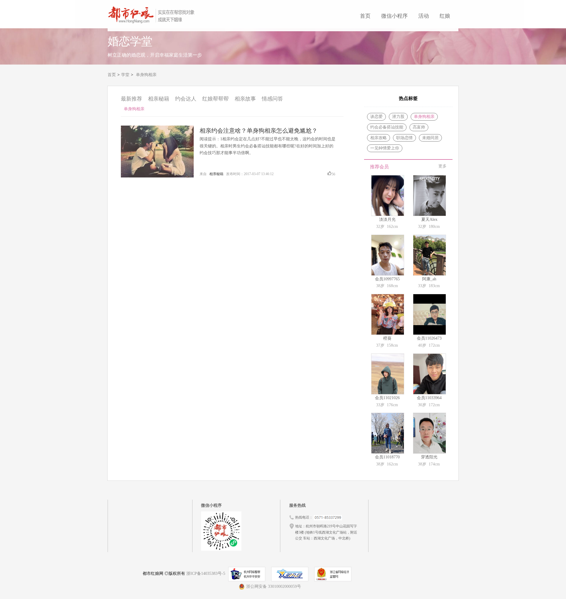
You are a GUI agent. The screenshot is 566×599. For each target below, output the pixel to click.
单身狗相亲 (146, 75)
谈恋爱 (376, 116)
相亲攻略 (378, 138)
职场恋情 (404, 138)
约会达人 (185, 99)
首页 (365, 16)
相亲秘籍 (158, 99)
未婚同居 (430, 138)
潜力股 (398, 116)
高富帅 (419, 127)
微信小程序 (394, 16)
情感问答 (272, 99)
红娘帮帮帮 (215, 99)
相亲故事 (245, 99)
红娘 (445, 16)
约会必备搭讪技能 (386, 127)
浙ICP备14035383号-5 (205, 573)
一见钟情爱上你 (384, 148)
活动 (423, 16)
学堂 (125, 75)
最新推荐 (131, 99)
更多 (442, 166)
